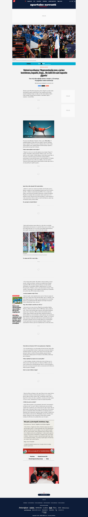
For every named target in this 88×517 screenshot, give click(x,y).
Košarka (45, 1)
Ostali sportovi (52, 1)
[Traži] (75, 1)
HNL (34, 1)
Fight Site (59, 1)
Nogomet (29, 1)
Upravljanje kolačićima (44, 505)
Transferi (39, 1)
